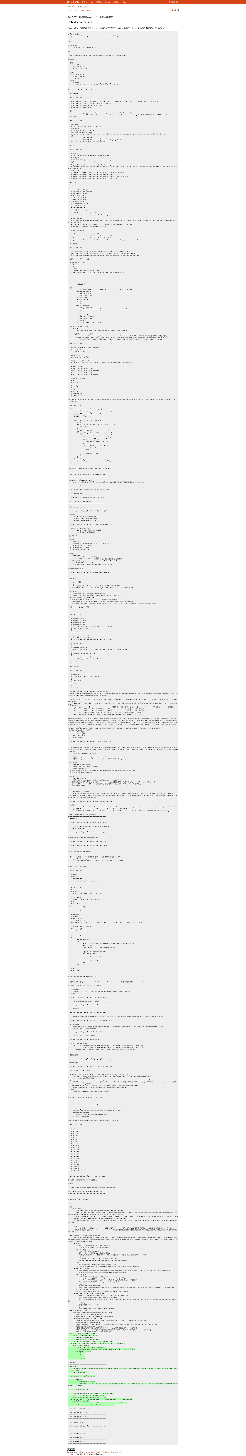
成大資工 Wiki (73, 2)
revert (82, 10)
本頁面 (124, 2)
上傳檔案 (116, 2)
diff (71, 10)
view (76, 10)
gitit (85, 1454)
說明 (72, 1454)
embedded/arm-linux (80, 21)
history (89, 10)
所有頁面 (84, 2)
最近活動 (107, 2)
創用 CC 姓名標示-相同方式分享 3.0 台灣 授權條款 (103, 1452)
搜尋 (79, 6)
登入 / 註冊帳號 (173, 2)
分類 (92, 2)
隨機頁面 (99, 2)
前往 (85, 6)
